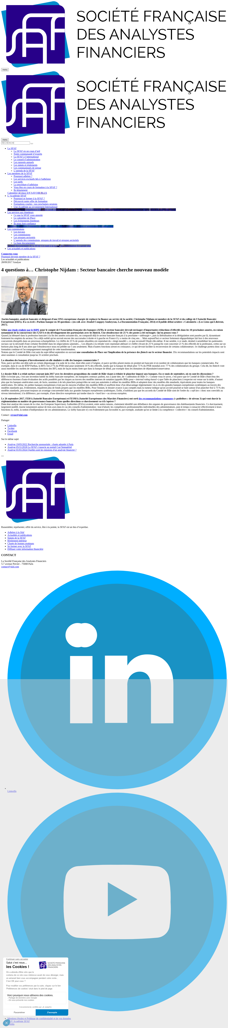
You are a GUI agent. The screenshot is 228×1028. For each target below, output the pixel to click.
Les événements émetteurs (26, 220)
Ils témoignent (20, 190)
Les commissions (22, 234)
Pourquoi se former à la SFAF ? (29, 198)
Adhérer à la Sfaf (15, 532)
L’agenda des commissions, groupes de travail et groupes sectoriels (46, 240)
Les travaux (19, 232)
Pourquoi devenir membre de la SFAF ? (20, 256)
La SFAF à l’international (26, 156)
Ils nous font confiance (25, 223)
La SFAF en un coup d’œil (27, 151)
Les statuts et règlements (25, 165)
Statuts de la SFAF (16, 538)
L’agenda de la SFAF (24, 170)
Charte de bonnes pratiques (20, 543)
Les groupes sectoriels (24, 237)
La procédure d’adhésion (26, 184)
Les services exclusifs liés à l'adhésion (32, 179)
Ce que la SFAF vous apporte (28, 215)
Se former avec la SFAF (19, 546)
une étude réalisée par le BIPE (23, 330)
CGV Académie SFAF (18, 1021)
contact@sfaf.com (10, 566)
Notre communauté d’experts (28, 154)
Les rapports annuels (24, 162)
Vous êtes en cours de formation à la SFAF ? (35, 187)
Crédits (10, 1024)
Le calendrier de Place (24, 218)
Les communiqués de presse (27, 168)
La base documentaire (24, 243)
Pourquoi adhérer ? (23, 176)
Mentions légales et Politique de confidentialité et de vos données (39, 1018)
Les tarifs (18, 181)
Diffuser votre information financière (25, 549)
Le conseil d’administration (27, 159)
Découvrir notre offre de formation (30, 201)
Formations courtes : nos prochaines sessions (35, 204)
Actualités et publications (19, 535)
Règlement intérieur (17, 540)
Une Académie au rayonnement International (35, 207)
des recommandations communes (156, 398)
